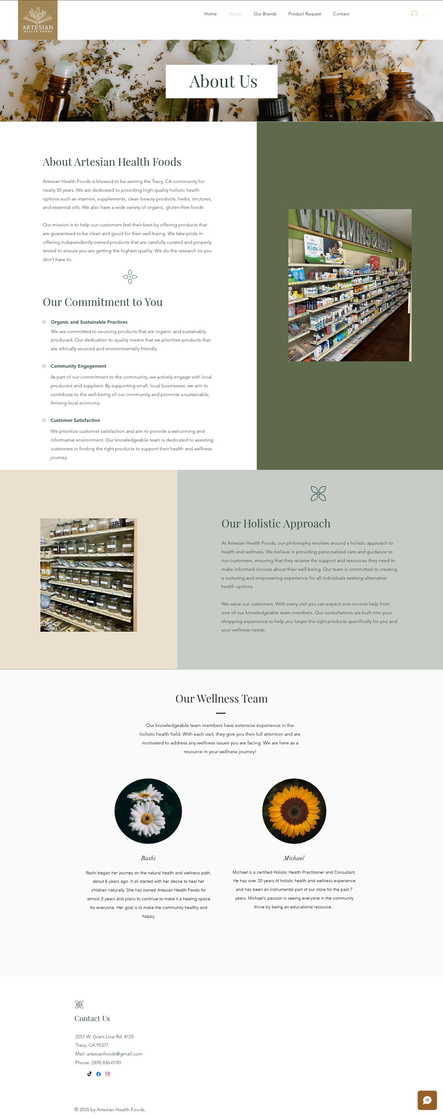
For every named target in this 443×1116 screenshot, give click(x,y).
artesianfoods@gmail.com (115, 1054)
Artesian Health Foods (121, 1109)
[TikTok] (89, 1074)
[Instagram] (108, 1074)
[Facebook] (99, 1074)
